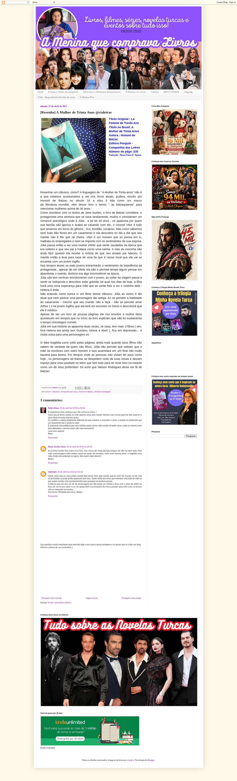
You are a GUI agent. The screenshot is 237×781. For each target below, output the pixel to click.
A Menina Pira (87, 97)
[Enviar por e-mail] (76, 388)
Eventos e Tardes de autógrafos (63, 92)
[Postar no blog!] (79, 388)
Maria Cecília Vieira (57, 447)
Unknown (52, 472)
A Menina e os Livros (135, 92)
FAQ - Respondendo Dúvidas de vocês (56, 97)
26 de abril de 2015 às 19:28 (79, 447)
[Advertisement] (91, 573)
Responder (53, 438)
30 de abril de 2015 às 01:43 (70, 472)
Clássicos (56, 392)
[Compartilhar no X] (82, 388)
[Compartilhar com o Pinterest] (88, 388)
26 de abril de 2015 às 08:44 (72, 408)
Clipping (188, 92)
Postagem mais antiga (131, 598)
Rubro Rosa (53, 408)
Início (40, 92)
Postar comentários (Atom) (59, 603)
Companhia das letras (69, 392)
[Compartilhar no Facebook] (85, 388)
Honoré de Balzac (86, 392)
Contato (155, 92)
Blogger (151, 760)
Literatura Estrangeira (102, 392)
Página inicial (92, 598)
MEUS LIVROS (171, 92)
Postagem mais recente (51, 598)
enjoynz (130, 760)
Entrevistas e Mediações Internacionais (102, 92)
